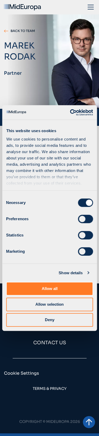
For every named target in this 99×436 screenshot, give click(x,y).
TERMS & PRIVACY (50, 388)
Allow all (50, 288)
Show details (71, 273)
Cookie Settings (21, 373)
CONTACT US (49, 343)
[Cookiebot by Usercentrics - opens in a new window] (70, 112)
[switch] (85, 219)
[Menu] (91, 7)
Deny (49, 319)
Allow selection (49, 304)
